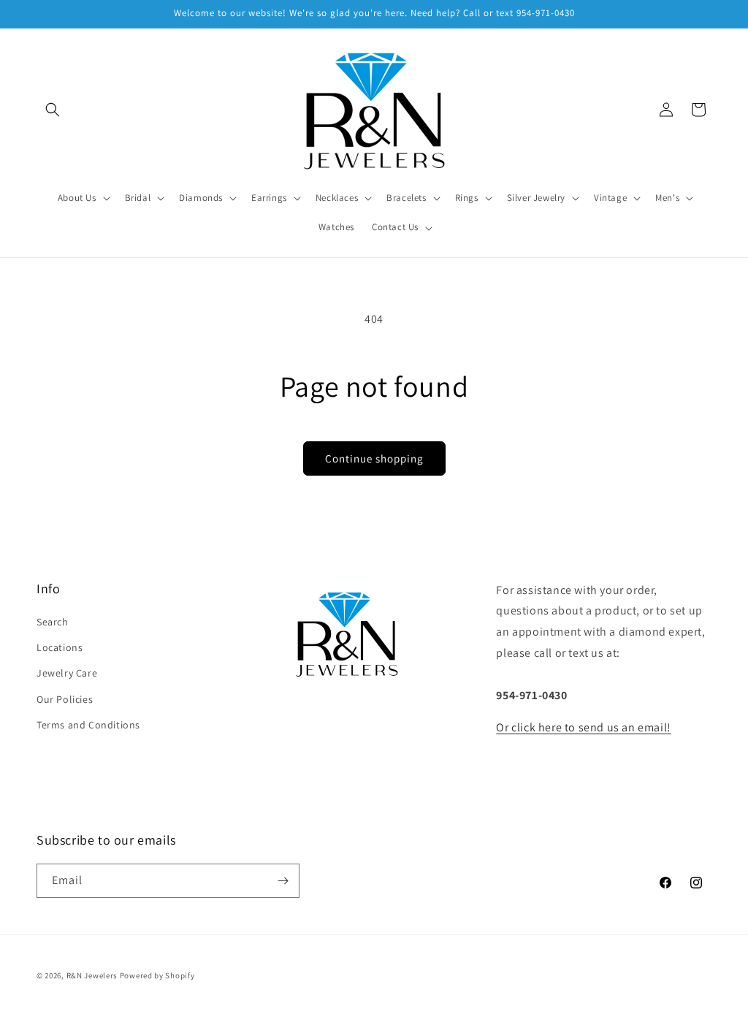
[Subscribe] (283, 881)
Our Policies (65, 699)
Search (53, 621)
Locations (60, 647)
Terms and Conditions (88, 724)
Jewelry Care (67, 672)
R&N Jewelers (92, 975)
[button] (53, 110)
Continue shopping (374, 458)
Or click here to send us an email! (583, 727)
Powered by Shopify (157, 975)
